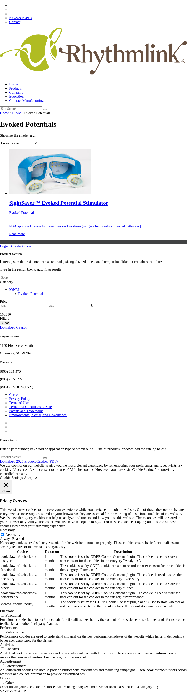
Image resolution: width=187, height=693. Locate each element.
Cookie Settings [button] (11, 478)
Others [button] (5, 678)
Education (16, 96)
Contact (14, 22)
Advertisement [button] (10, 661)
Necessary (12, 534)
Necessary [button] (7, 530)
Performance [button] (9, 628)
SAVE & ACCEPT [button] (14, 691)
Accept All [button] (31, 478)
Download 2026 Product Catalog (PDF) (29, 461)
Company (16, 92)
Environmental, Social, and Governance (38, 415)
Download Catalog (13, 327)
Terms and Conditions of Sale (30, 407)
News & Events (20, 18)
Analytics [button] (7, 644)
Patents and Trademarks (26, 411)
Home (13, 84)
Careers (14, 394)
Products (15, 88)
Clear (5, 323)
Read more (17, 234)
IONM (16, 113)
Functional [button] (7, 611)
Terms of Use (19, 403)
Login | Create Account (17, 246)
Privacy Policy (19, 399)
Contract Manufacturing (26, 100)
